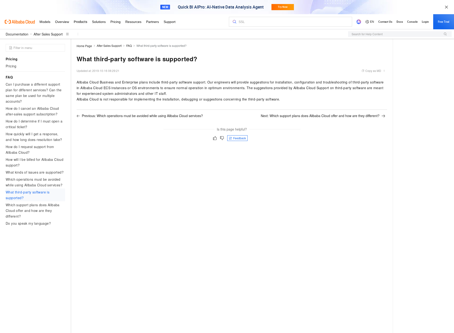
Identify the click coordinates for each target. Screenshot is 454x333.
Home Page (84, 46)
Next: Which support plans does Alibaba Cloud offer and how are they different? (320, 115)
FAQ (129, 46)
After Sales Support (48, 34)
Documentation (17, 34)
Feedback (239, 138)
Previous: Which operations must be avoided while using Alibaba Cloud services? (142, 115)
